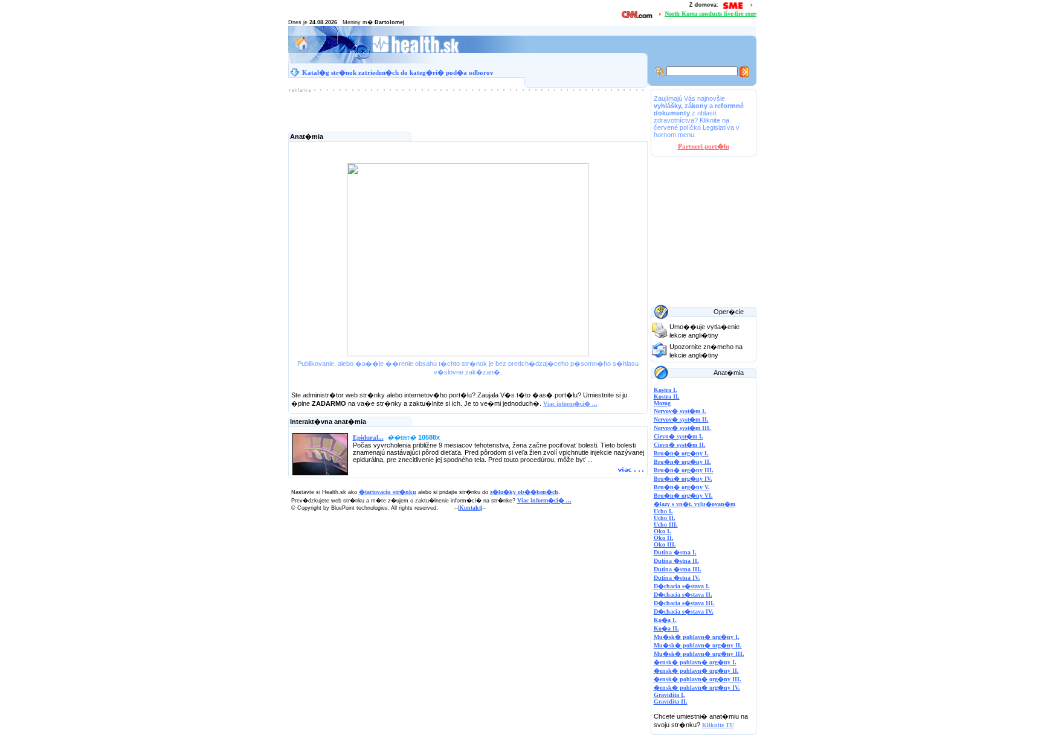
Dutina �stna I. (675, 552)
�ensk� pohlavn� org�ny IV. (697, 687)
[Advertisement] (467, 110)
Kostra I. (665, 390)
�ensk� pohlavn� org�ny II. (696, 670)
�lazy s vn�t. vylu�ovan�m (694, 504)
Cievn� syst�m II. (680, 444)
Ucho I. (663, 511)
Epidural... (368, 437)
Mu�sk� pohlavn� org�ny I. (697, 637)
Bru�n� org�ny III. (684, 470)
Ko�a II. (666, 628)
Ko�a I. (665, 620)
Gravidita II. (671, 701)
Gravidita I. (669, 694)
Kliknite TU (718, 725)
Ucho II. (664, 518)
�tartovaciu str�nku (387, 492)
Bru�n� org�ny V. (682, 487)
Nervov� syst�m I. (680, 411)
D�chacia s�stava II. (683, 594)
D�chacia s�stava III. (684, 603)
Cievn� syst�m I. (678, 436)
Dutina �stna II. (676, 560)
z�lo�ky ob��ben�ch (524, 492)
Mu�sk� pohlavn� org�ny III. (699, 653)
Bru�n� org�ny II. (682, 461)
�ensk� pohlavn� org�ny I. (695, 662)
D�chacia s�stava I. (682, 586)
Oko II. (664, 537)
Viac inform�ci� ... (570, 403)
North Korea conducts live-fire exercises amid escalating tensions (744, 13)
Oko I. (662, 531)
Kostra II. (667, 396)
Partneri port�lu (703, 146)
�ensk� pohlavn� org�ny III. (697, 679)
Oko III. (665, 544)
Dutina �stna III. (677, 569)
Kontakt (470, 507)
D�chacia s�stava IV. (684, 611)
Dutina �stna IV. (677, 577)
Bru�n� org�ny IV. (683, 478)
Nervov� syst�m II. (681, 419)
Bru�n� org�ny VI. (683, 495)
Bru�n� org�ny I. (681, 453)
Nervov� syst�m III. (682, 428)
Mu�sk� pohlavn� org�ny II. (698, 645)
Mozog (662, 403)
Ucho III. (666, 524)
